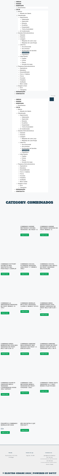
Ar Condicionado (25, 31)
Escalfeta (25, 25)
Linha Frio (23, 44)
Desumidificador (25, 72)
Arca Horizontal (26, 46)
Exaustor (22, 37)
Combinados (25, 52)
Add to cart (5, 432)
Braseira (24, 23)
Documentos (22, 7)
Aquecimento (24, 17)
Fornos (24, 60)
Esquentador (25, 27)
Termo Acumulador (27, 29)
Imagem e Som (22, 86)
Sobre (18, 4)
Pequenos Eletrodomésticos (26, 66)
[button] (30, 98)
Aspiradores (23, 68)
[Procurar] (52, 99)
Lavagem (22, 39)
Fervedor (22, 78)
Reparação (20, 91)
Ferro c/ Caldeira (25, 74)
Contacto (20, 93)
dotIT (52, 473)
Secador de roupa (27, 64)
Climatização (22, 15)
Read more (25, 235)
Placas (24, 62)
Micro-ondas (23, 84)
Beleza (20, 11)
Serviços (20, 5)
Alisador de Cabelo (25, 13)
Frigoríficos (25, 54)
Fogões (24, 58)
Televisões (23, 89)
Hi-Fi (21, 87)
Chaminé (22, 35)
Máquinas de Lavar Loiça (29, 41)
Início (18, 2)
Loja (18, 9)
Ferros (22, 76)
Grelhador (23, 82)
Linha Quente (24, 56)
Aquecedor (25, 21)
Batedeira (23, 70)
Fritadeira (23, 80)
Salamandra (25, 19)
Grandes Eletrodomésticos (26, 33)
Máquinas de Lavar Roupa (29, 43)
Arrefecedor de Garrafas (29, 50)
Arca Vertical (25, 48)
